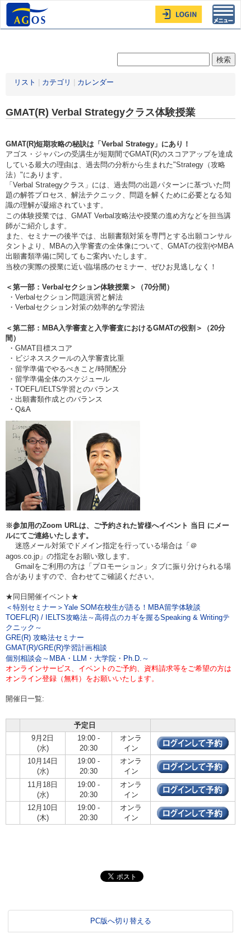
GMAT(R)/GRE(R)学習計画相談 (56, 647)
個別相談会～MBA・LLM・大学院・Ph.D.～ (77, 658)
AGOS (29, 15)
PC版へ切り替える (120, 921)
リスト (25, 82)
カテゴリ (56, 82)
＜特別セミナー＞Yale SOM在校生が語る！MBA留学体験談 (103, 607)
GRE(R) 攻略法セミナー (45, 637)
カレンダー (95, 82)
